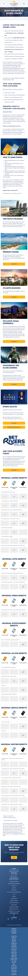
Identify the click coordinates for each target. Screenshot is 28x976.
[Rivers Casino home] (14, 3)
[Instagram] (12, 919)
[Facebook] (8, 919)
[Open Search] (4, 4)
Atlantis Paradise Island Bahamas (11, 68)
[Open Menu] (24, 4)
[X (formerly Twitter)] (16, 919)
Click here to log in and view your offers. (13, 89)
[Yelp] (20, 919)
